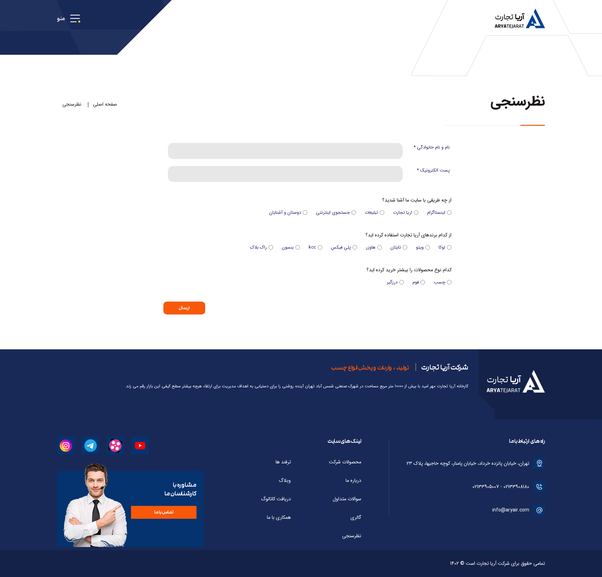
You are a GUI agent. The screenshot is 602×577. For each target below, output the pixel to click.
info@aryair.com (510, 510)
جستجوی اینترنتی (333, 212)
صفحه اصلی (105, 104)
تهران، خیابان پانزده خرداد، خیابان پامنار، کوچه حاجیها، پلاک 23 (468, 463)
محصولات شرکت (345, 462)
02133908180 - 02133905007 (500, 487)
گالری (355, 517)
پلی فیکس (341, 247)
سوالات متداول (347, 499)
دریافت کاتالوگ (276, 499)
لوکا (442, 247)
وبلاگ (285, 480)
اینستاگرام (436, 212)
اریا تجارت (402, 212)
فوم (415, 282)
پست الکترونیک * (433, 170)
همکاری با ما (279, 517)
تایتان (396, 247)
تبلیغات (371, 212)
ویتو (420, 247)
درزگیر (392, 282)
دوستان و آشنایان (285, 212)
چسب (439, 282)
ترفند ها (283, 462)
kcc (312, 247)
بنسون (288, 247)
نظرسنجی (72, 104)
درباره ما (353, 480)
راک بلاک (258, 247)
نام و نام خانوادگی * (432, 147)
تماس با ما (163, 512)
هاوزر (371, 247)
